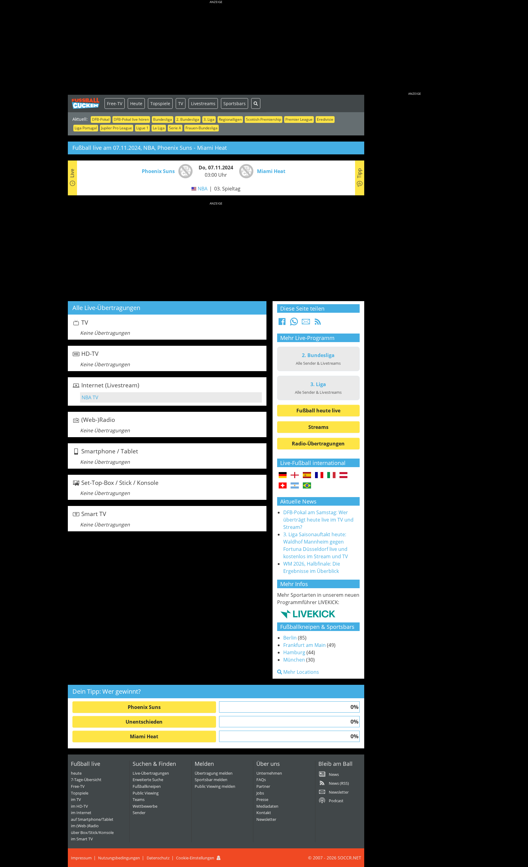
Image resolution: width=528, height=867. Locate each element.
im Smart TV (82, 839)
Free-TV (114, 103)
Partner (263, 786)
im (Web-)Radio (85, 825)
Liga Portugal (86, 128)
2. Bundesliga (187, 119)
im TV (76, 799)
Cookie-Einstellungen (195, 858)
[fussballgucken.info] (86, 103)
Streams (318, 427)
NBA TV (90, 397)
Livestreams (203, 103)
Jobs (260, 793)
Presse (262, 799)
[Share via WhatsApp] (294, 323)
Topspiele (160, 103)
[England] (295, 475)
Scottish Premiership (263, 119)
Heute (136, 103)
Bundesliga (162, 119)
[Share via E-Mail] (306, 323)
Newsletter (266, 819)
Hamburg (294, 652)
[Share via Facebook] (282, 323)
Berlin (290, 637)
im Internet (81, 812)
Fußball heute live (318, 410)
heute (76, 773)
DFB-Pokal (100, 119)
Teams (139, 799)
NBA (202, 188)
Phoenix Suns (144, 707)
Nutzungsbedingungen (119, 858)
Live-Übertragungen (151, 773)
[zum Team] (184, 170)
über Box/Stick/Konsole (92, 832)
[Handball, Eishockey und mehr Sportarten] (308, 614)
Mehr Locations (300, 672)
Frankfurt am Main (304, 645)
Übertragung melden (214, 773)
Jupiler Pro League (116, 128)
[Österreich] (343, 475)
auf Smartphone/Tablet (92, 819)
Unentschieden (144, 721)
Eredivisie (325, 119)
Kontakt (263, 812)
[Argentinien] (295, 485)
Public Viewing (146, 793)
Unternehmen (269, 773)
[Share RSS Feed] (318, 323)
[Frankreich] (319, 475)
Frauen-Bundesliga (201, 128)
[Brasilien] (307, 485)
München (294, 659)
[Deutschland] (283, 475)
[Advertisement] (216, 49)
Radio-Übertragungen (318, 443)
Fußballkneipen (147, 786)
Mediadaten (267, 806)
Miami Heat (144, 736)
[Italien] (331, 475)
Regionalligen (230, 119)
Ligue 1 (142, 128)
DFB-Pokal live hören (131, 119)
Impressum (81, 858)
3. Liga (209, 119)
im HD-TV (79, 806)
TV (180, 103)
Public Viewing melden (215, 786)
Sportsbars (234, 103)
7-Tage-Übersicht (86, 779)
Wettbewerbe (145, 806)
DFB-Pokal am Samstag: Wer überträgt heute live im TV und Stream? (318, 519)
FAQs (261, 779)
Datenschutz (158, 858)
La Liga (159, 128)
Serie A (175, 128)
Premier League (299, 119)
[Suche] (255, 103)
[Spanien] (307, 475)
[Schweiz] (283, 485)
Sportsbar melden (211, 779)
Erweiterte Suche (148, 779)
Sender (139, 812)
